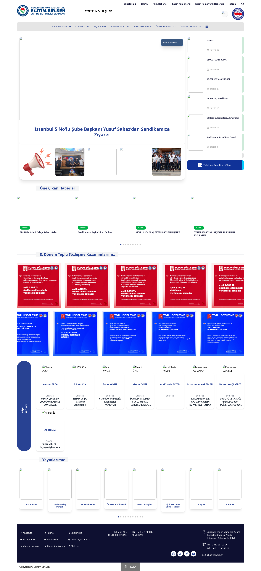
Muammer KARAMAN (200, 384)
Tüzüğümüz (29, 539)
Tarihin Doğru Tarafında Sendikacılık (80, 401)
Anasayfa (27, 532)
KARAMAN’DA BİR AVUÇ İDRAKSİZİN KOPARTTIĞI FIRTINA (200, 401)
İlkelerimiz (76, 532)
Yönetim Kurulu (31, 546)
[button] (181, 90)
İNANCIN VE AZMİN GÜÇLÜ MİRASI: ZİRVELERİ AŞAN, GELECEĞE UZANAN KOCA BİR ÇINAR (140, 401)
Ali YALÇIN (80, 384)
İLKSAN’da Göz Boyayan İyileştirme (50, 446)
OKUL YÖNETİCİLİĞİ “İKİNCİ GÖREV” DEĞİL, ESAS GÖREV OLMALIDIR (230, 401)
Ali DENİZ (50, 430)
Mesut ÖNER (140, 384)
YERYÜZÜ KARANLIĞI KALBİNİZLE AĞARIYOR (110, 401)
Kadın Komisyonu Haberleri (209, 3)
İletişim (233, 3)
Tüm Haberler (160, 3)
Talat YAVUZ (110, 384)
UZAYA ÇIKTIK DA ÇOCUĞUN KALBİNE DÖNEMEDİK (50, 401)
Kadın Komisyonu (181, 3)
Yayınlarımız (53, 539)
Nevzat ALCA (50, 384)
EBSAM (144, 3)
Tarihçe (51, 532)
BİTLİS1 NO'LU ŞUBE (98, 11)
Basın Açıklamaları (80, 539)
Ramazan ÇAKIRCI (230, 384)
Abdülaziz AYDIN (170, 384)
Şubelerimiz (130, 3)
